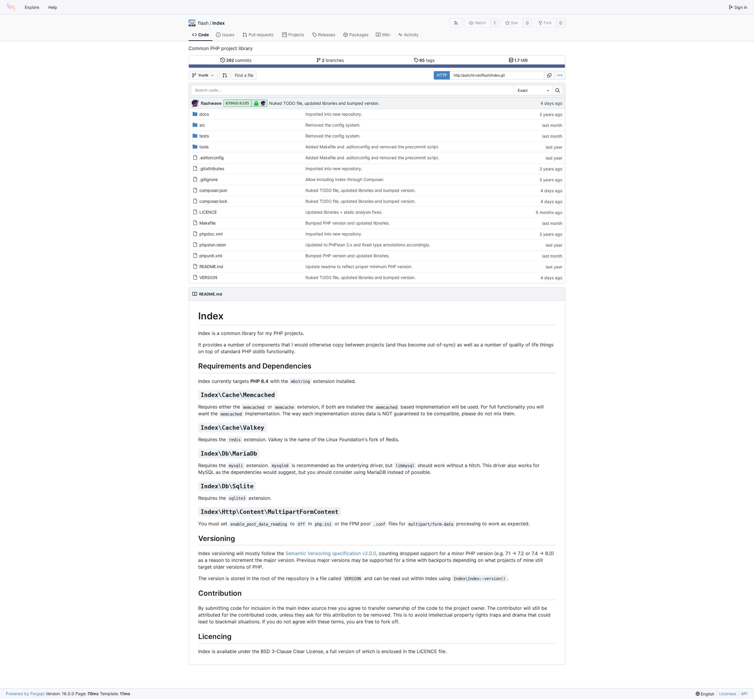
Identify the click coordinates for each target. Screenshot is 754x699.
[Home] (11, 7)
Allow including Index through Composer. (344, 179)
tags (426, 60)
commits (239, 60)
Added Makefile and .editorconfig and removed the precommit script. (372, 146)
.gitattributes (211, 168)
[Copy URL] (549, 75)
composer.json (213, 190)
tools (204, 146)
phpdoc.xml (210, 233)
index (218, 23)
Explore (32, 7)
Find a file (244, 75)
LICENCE (208, 212)
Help (52, 7)
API (744, 693)
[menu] (560, 75)
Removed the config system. (333, 124)
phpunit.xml (210, 255)
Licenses (727, 693)
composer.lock (213, 201)
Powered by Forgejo (25, 693)
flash (203, 23)
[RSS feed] (456, 23)
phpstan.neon (212, 244)
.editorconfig (211, 157)
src (202, 124)
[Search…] (557, 90)
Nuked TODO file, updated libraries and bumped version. (324, 103)
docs (204, 114)
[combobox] (533, 90)
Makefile (207, 222)
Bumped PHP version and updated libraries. (347, 222)
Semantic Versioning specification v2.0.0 (330, 553)
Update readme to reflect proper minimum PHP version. (358, 266)
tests (204, 135)
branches (333, 60)
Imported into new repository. (333, 114)
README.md (211, 266)
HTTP (442, 75)
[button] (224, 75)
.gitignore (208, 179)
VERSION (208, 277)
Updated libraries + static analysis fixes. (343, 212)
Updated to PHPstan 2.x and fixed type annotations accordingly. (367, 244)
